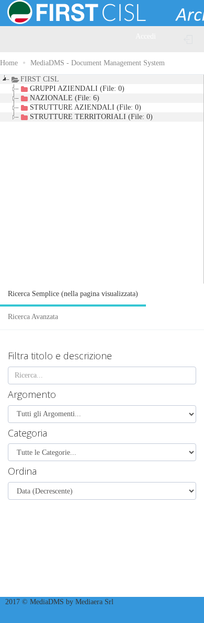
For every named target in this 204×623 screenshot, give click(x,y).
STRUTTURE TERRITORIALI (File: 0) (91, 117)
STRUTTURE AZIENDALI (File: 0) (85, 107)
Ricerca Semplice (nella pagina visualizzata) (73, 294)
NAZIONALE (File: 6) (64, 98)
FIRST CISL (39, 79)
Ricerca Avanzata (33, 317)
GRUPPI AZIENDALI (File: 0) (77, 88)
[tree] (102, 179)
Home (9, 63)
